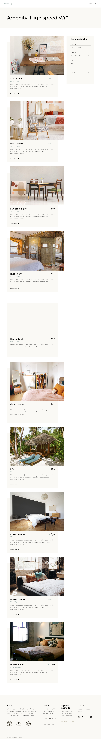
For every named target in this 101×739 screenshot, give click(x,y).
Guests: (72, 69)
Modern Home (17, 599)
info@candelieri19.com (50, 718)
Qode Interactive (18, 737)
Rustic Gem (16, 274)
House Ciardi (16, 339)
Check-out (74, 52)
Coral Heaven (17, 404)
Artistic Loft (16, 78)
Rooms (72, 60)
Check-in (73, 44)
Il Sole (13, 469)
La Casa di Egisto (19, 209)
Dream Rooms (17, 534)
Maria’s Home (17, 664)
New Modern (16, 143)
